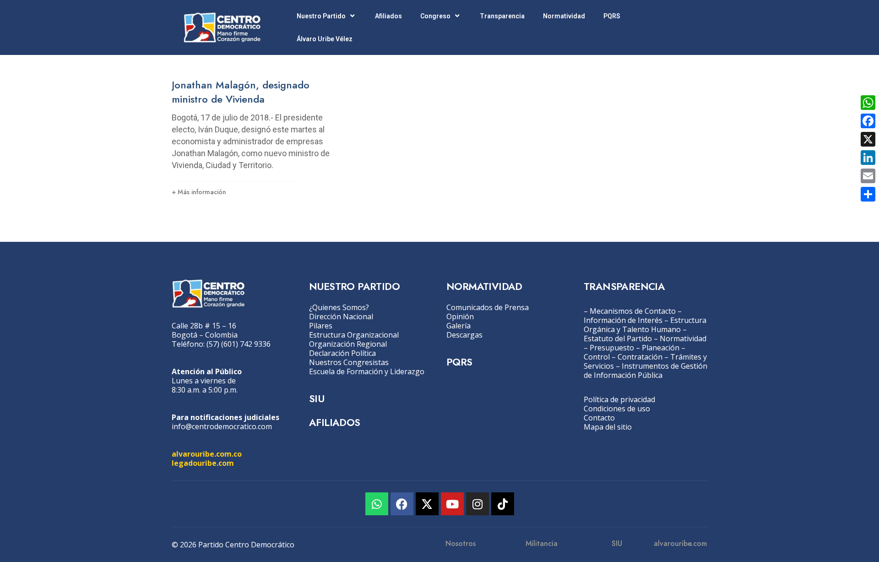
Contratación (640, 357)
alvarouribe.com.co (207, 454)
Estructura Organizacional (354, 335)
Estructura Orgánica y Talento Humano (645, 324)
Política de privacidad (619, 399)
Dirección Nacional (341, 316)
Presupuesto (612, 348)
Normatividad (564, 16)
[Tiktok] (502, 503)
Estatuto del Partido (618, 338)
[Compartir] (868, 194)
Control (597, 357)
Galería (458, 326)
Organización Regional (348, 344)
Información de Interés (623, 320)
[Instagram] (477, 503)
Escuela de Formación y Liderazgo (366, 371)
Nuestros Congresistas (349, 362)
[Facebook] (402, 503)
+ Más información (199, 192)
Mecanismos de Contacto (633, 311)
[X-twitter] (427, 503)
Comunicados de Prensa (487, 307)
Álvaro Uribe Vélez (325, 39)
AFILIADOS (334, 422)
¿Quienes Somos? (339, 307)
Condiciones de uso (617, 409)
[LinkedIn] (868, 157)
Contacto (599, 418)
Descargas (464, 335)
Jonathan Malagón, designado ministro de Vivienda (240, 91)
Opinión (460, 316)
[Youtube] (452, 503)
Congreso (435, 16)
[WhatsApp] (868, 102)
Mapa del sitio (608, 427)
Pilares (320, 326)
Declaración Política (342, 353)
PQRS (611, 16)
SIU (316, 398)
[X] (868, 139)
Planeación (660, 348)
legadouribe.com (203, 463)
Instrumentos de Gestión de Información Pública (645, 370)
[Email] (868, 176)
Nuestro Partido (321, 16)
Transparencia (502, 16)
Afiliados (388, 16)
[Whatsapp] (376, 503)
